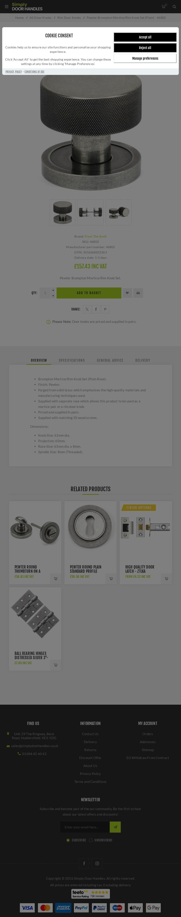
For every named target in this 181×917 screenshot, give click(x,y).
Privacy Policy (14, 71)
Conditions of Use (34, 71)
